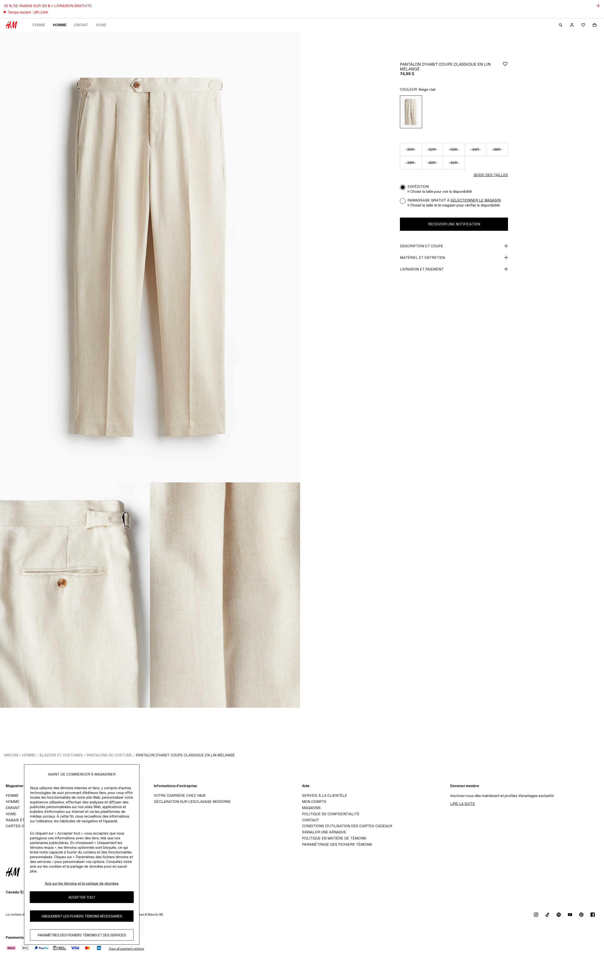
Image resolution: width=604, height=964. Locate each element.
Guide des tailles (491, 175)
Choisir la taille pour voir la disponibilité (441, 191)
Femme (38, 25)
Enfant (81, 25)
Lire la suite (462, 804)
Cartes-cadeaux (22, 826)
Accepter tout (81, 897)
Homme (60, 25)
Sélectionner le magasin (475, 200)
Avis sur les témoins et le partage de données (82, 883)
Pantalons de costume (109, 755)
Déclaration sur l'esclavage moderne (192, 802)
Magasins (311, 808)
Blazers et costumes (61, 755)
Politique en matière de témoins (334, 838)
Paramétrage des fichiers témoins (337, 844)
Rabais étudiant (22, 820)
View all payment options (126, 949)
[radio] (411, 111)
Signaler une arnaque (324, 832)
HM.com (11, 755)
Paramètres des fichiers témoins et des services (82, 935)
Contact (310, 820)
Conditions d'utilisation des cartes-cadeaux (347, 826)
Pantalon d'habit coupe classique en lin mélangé (185, 755)
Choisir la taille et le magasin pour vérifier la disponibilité (455, 205)
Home (101, 25)
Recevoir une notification (454, 224)
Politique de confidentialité (330, 814)
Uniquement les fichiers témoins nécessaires (82, 916)
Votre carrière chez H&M (179, 795)
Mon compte (314, 802)
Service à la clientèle (324, 795)
